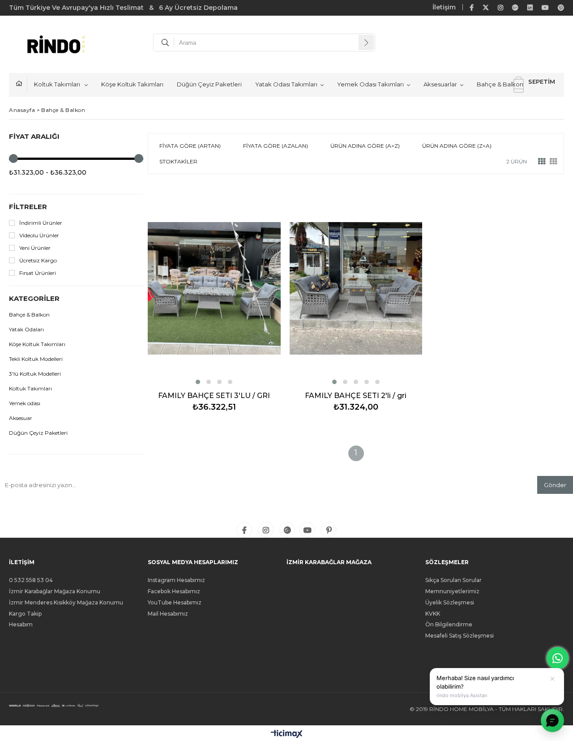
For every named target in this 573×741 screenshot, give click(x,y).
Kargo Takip (25, 614)
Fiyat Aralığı (34, 136)
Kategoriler (34, 298)
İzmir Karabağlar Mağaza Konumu (54, 591)
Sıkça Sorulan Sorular (453, 580)
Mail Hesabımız (168, 614)
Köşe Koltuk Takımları (132, 84)
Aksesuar (20, 418)
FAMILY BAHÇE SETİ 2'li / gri (355, 396)
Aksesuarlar (440, 84)
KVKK (432, 614)
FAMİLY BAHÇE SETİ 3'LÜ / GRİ (214, 396)
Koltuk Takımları (57, 84)
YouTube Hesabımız (174, 603)
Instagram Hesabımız (176, 580)
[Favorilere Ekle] (214, 301)
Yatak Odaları (26, 329)
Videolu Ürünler (39, 235)
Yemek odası (24, 403)
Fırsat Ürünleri (37, 273)
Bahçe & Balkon (500, 84)
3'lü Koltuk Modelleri (35, 374)
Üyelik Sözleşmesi (449, 603)
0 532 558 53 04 (31, 580)
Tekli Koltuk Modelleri (36, 359)
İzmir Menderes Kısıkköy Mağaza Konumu (66, 603)
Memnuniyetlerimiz (452, 591)
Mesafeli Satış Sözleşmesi (459, 636)
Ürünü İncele (246, 301)
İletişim (444, 7)
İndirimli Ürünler (40, 223)
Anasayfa (21, 84)
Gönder (555, 484)
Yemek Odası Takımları (370, 84)
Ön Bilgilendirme (448, 624)
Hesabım (21, 624)
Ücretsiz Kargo (38, 260)
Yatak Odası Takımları (286, 84)
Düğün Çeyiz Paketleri (209, 84)
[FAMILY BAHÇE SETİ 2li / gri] (356, 288)
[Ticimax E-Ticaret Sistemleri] (287, 734)
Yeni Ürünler (35, 248)
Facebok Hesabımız (174, 591)
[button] (197, 381)
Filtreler (28, 206)
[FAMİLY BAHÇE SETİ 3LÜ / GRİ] (214, 288)
